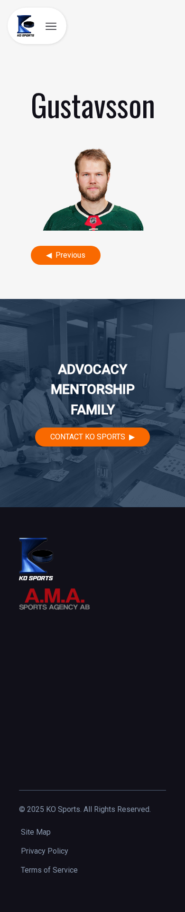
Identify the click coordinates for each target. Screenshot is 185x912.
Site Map (36, 832)
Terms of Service (49, 870)
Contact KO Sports (87, 436)
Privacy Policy (44, 851)
